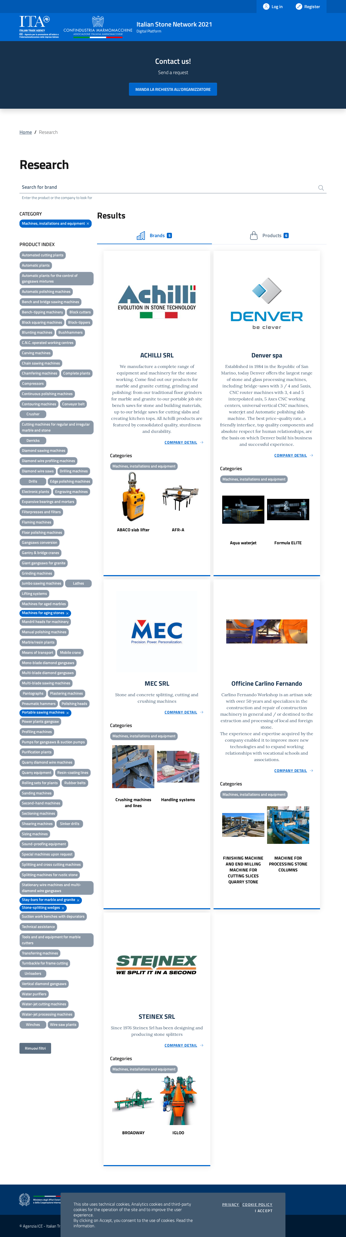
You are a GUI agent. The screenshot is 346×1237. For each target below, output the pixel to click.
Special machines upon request (47, 854)
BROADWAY (133, 1132)
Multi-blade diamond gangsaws (48, 672)
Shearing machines (37, 823)
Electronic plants (35, 491)
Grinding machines (37, 573)
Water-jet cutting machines (44, 1004)
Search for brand (39, 187)
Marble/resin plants (38, 642)
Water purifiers (34, 994)
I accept (263, 1211)
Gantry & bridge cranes (40, 552)
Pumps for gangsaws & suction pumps (53, 742)
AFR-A (178, 529)
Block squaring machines (42, 322)
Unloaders (33, 973)
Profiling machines (37, 731)
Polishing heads (74, 703)
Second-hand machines (41, 803)
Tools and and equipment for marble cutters (51, 940)
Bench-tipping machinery (42, 312)
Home (25, 132)
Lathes (78, 583)
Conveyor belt (73, 404)
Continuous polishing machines (47, 393)
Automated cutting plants (43, 255)
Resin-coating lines (72, 772)
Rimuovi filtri (35, 1048)
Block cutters (80, 312)
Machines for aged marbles (44, 603)
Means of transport (37, 652)
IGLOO (178, 1132)
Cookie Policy (257, 1204)
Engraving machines (71, 491)
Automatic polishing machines (46, 291)
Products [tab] (274, 235)
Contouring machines (39, 404)
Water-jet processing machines (47, 1014)
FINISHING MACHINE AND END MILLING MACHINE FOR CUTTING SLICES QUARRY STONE (243, 870)
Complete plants (76, 373)
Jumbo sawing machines (41, 583)
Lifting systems (34, 593)
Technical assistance (38, 926)
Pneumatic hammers (39, 703)
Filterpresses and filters (41, 512)
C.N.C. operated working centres (48, 342)
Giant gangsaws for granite (43, 563)
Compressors (33, 383)
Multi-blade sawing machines (46, 683)
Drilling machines (74, 471)
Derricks (33, 440)
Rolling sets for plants (40, 782)
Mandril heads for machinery (45, 621)
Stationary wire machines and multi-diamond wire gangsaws (51, 887)
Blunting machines (37, 332)
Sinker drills (69, 823)
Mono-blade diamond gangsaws (48, 662)
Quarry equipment (36, 772)
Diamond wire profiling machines (48, 460)
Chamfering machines (39, 373)
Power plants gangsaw (40, 721)
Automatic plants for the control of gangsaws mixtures (50, 278)
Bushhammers (70, 332)
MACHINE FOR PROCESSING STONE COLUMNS (288, 864)
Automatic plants (36, 265)
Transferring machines (40, 953)
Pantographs (33, 693)
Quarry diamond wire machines (47, 762)
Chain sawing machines (41, 363)
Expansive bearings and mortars (48, 501)
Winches (33, 1024)
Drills (33, 481)
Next (208, 502)
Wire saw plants (63, 1024)
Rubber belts (75, 782)
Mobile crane (70, 652)
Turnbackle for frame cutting (45, 963)
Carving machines (36, 353)
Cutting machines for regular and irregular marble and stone (56, 427)
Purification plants (37, 752)
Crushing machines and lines (133, 802)
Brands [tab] (160, 235)
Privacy (230, 1204)
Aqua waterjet (243, 542)
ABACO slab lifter (133, 529)
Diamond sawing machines (43, 450)
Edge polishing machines (70, 481)
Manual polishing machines (44, 632)
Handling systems (178, 799)
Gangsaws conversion (39, 542)
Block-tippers (79, 322)
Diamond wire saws (38, 471)
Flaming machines (36, 522)
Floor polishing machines (42, 532)
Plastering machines (66, 693)
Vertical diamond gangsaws (44, 983)
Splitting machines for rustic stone (50, 874)
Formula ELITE (288, 542)
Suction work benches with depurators (53, 916)
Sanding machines (37, 793)
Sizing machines (35, 834)
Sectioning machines (38, 813)
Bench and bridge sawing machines (50, 301)
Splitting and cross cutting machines (51, 864)
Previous (106, 502)
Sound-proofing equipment (44, 844)
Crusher (32, 414)
